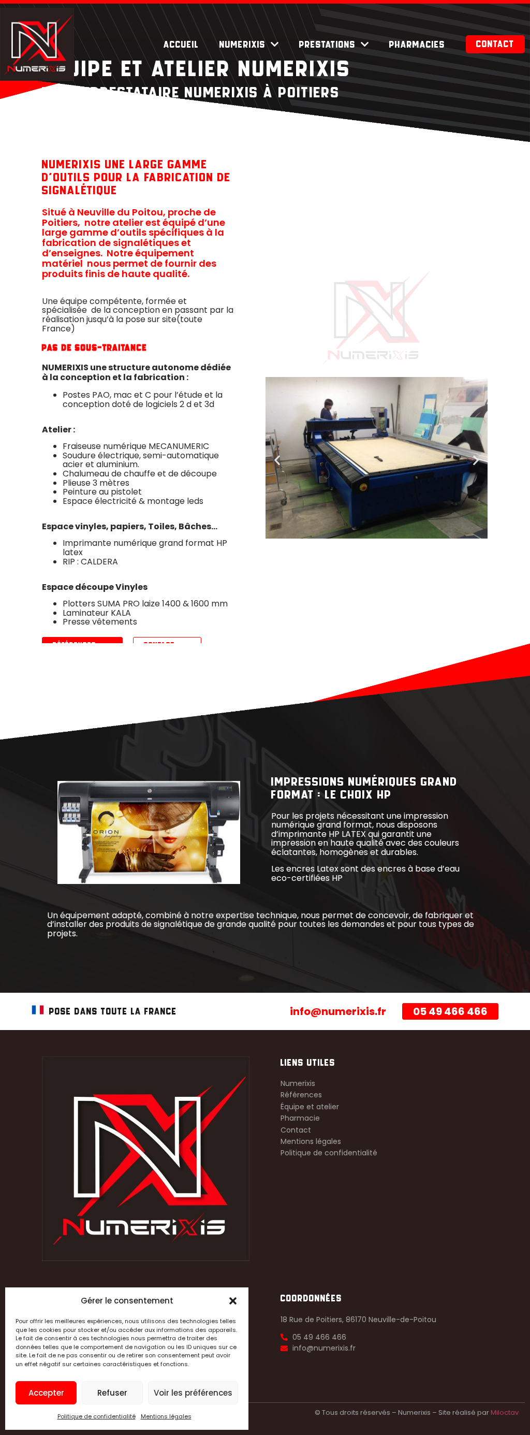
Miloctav (505, 1412)
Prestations (327, 44)
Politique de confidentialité (96, 1416)
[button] (233, 1301)
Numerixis (242, 44)
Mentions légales (166, 1416)
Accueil (181, 44)
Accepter (46, 1392)
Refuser (112, 1392)
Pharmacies (417, 44)
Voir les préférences (193, 1392)
